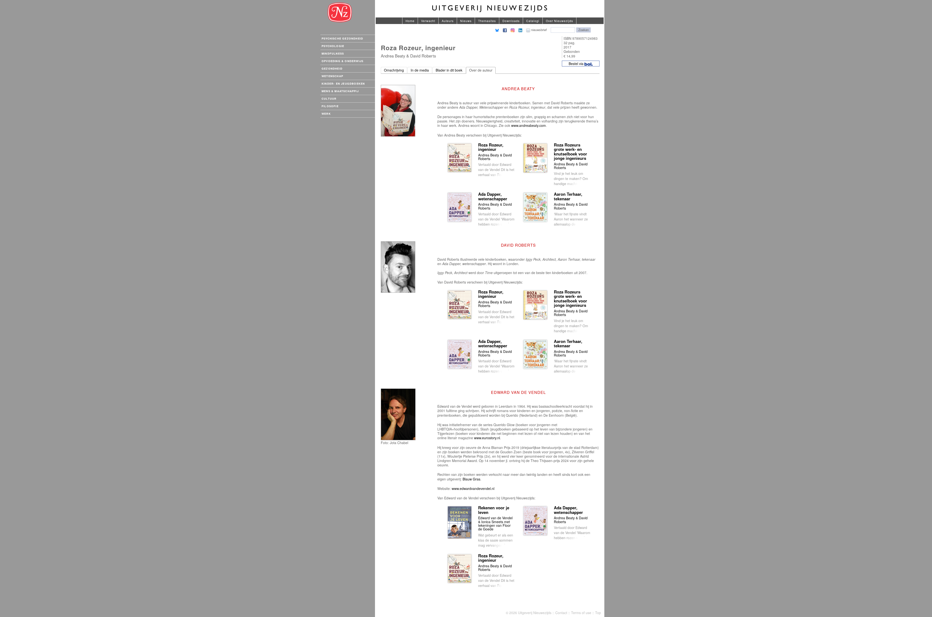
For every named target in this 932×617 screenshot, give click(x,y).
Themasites (487, 21)
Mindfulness (333, 53)
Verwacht (428, 21)
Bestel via (576, 63)
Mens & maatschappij (340, 91)
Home (410, 21)
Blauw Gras (471, 479)
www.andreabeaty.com (528, 125)
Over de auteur (480, 70)
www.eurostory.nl (487, 437)
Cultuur (329, 98)
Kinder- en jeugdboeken (343, 83)
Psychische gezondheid (342, 38)
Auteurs (448, 21)
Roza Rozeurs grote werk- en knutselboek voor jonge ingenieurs (570, 151)
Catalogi (532, 21)
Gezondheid (332, 68)
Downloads (511, 21)
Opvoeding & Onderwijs (342, 61)
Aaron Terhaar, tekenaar (568, 196)
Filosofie (330, 106)
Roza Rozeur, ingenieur (490, 147)
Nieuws (466, 21)
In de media (420, 70)
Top (598, 612)
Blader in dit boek (449, 70)
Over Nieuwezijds (559, 21)
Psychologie (333, 46)
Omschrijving (394, 70)
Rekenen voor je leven (493, 510)
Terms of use (581, 612)
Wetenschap (332, 76)
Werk (326, 113)
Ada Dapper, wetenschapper (492, 196)
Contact (561, 612)
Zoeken (583, 29)
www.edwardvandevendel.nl (473, 488)
